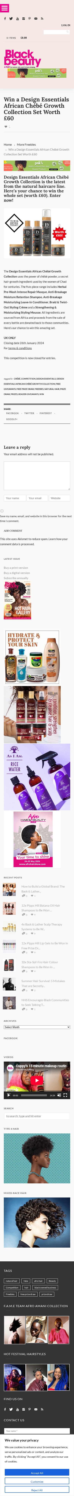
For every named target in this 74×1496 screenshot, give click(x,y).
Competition (12, 1287)
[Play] (9, 1095)
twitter (29, 413)
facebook (12, 413)
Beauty (52, 1280)
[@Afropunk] (15, 1378)
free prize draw (27, 1294)
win (41, 394)
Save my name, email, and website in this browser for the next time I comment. (36, 518)
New (26, 1280)
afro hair (38, 1280)
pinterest (46, 413)
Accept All (37, 1473)
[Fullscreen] (65, 1095)
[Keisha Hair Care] (32, 742)
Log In (65, 25)
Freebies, (39, 389)
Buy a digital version (17, 573)
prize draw (47, 1294)
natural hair (11, 1280)
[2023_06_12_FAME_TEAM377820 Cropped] (58, 1330)
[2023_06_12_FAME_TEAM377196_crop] (37, 1330)
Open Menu (4, 8)
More (20, 144)
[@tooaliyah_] (37, 1378)
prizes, (14, 394)
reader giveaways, (28, 394)
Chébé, (17, 378)
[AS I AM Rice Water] (37, 809)
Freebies (30, 144)
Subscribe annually (16, 578)
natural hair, (52, 389)
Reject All (37, 1490)
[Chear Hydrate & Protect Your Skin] (32, 684)
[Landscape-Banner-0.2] (37, 76)
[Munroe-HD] (37, 1246)
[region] (37, 1465)
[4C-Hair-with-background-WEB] (37, 1182)
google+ (11, 419)
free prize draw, (26, 389)
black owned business (45, 1287)
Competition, (28, 378)
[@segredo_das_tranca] (59, 1377)
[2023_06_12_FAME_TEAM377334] (14, 1330)
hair (26, 1287)
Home (8, 144)
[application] (37, 1080)
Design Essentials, (46, 378)
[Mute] (59, 1095)
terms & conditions (20, 348)
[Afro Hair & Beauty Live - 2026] (32, 866)
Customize (37, 1481)
